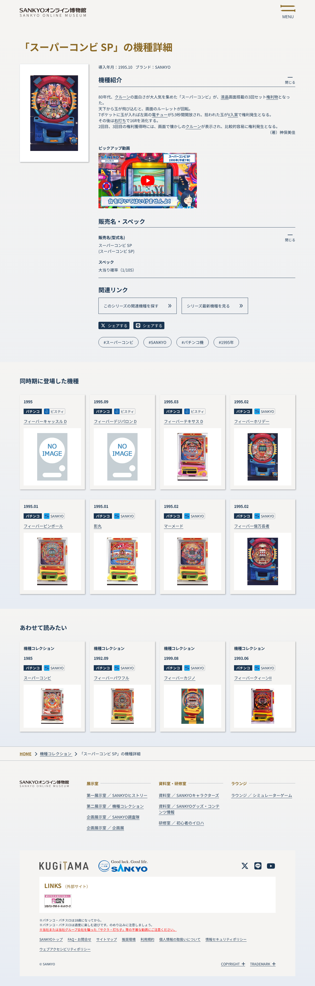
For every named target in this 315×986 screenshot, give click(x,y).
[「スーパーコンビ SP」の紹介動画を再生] (147, 180)
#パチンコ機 (193, 342)
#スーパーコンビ (118, 342)
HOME (26, 754)
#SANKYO (157, 342)
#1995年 (226, 342)
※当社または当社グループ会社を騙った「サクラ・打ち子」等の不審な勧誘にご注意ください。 (108, 929)
